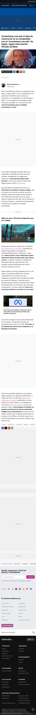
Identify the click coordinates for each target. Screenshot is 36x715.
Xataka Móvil (5, 651)
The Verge (21, 183)
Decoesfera (5, 684)
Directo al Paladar (6, 671)
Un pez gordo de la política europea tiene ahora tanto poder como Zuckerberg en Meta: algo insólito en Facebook (17, 311)
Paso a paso (5, 603)
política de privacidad (25, 580)
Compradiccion (6, 687)
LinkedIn (30, 588)
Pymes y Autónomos (24, 684)
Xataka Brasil (5, 698)
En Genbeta (6, 308)
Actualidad (19, 424)
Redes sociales (6, 613)
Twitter (17, 72)
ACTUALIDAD (5, 5)
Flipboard (20, 72)
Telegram (19, 588)
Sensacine (21, 659)
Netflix (20, 616)
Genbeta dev (22, 610)
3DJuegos (21, 648)
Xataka (4, 648)
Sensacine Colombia (24, 700)
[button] (13, 84)
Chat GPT (17, 563)
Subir (29, 639)
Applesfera (5, 653)
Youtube (16, 588)
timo (3, 616)
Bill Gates (6, 28)
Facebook (14, 72)
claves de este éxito (16, 405)
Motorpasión (22, 671)
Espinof (21, 662)
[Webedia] (32, 1)
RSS (23, 588)
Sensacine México (23, 698)
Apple (33, 424)
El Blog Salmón (22, 682)
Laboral (21, 613)
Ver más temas (7, 625)
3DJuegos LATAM (23, 695)
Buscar (33, 632)
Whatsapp (28, 28)
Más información (27, 713)
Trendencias (5, 682)
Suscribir (30, 577)
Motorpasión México (24, 703)
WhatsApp (5, 620)
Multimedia (11, 424)
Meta (26, 424)
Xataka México (6, 695)
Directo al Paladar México (9, 703)
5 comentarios (8, 71)
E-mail (24, 72)
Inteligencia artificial (7, 606)
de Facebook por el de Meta (11, 248)
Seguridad (5, 610)
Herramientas (22, 606)
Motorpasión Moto (24, 673)
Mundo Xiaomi (6, 658)
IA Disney (25, 563)
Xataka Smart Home (7, 656)
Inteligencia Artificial (24, 620)
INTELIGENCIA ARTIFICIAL (19, 5)
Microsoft (20, 28)
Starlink (13, 28)
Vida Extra (21, 651)
